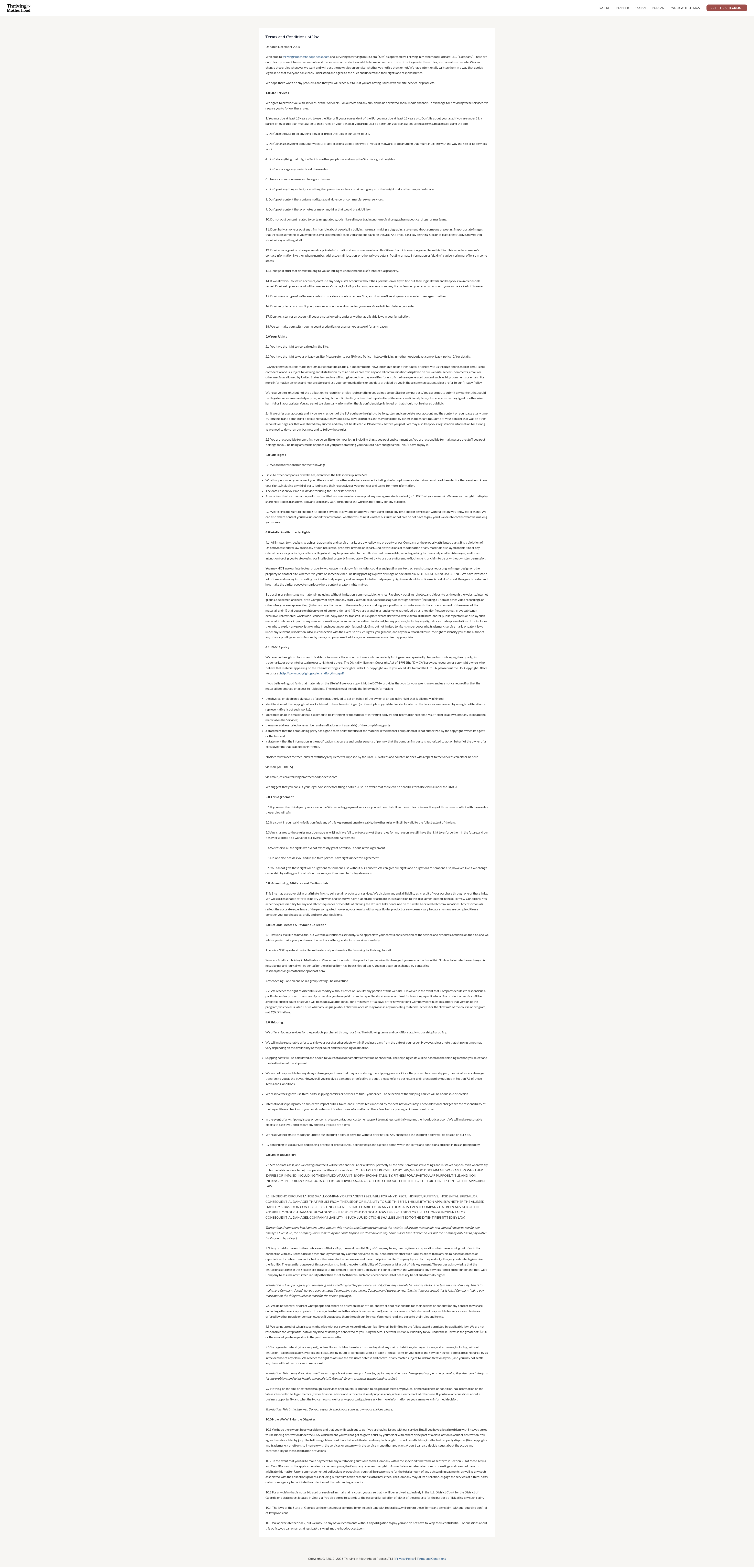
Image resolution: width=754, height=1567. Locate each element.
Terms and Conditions (431, 1558)
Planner (622, 7)
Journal (640, 7)
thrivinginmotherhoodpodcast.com (306, 56)
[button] (726, 8)
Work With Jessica (685, 7)
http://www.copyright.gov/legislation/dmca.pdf (312, 673)
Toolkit (604, 7)
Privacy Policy (405, 1558)
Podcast (659, 7)
